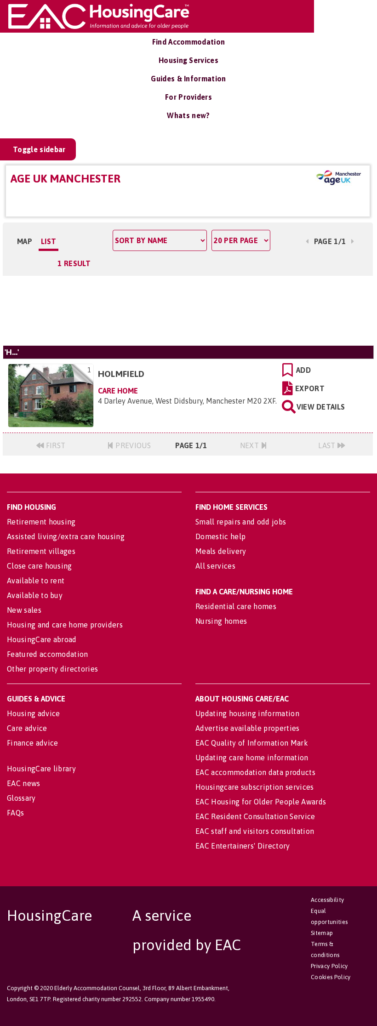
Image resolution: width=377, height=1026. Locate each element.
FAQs (15, 813)
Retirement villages (41, 551)
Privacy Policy (329, 966)
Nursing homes (221, 621)
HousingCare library (41, 768)
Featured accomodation (47, 654)
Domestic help (220, 536)
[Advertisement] (188, 310)
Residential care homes (235, 606)
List (48, 241)
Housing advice (33, 713)
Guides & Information (188, 78)
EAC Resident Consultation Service (255, 816)
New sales (24, 610)
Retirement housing (41, 522)
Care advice (27, 728)
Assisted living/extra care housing (66, 536)
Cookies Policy (330, 977)
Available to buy (35, 595)
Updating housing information (247, 713)
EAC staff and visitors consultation (254, 831)
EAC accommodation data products (255, 772)
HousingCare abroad (42, 639)
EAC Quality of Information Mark (251, 743)
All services (215, 566)
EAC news (23, 783)
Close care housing (39, 566)
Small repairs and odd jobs (240, 522)
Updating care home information (251, 757)
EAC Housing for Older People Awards (260, 802)
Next (250, 445)
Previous (132, 445)
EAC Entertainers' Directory (242, 846)
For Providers (188, 97)
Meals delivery (220, 551)
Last (327, 445)
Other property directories (52, 669)
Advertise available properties (247, 728)
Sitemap (322, 932)
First (54, 445)
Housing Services (188, 60)
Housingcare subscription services (254, 787)
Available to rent (35, 580)
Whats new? (188, 115)
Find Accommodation (188, 42)
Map (24, 241)
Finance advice (32, 743)
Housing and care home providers (65, 625)
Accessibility (327, 899)
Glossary (21, 798)
